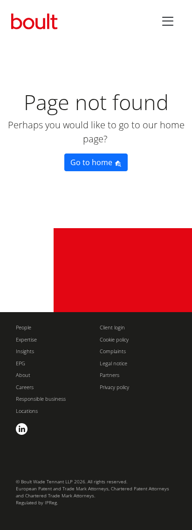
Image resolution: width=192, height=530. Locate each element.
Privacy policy (114, 387)
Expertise (26, 339)
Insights (25, 351)
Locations (27, 410)
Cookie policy (114, 339)
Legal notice (113, 363)
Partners (109, 374)
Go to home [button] (92, 162)
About (23, 374)
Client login (112, 327)
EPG (20, 363)
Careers (25, 387)
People (23, 327)
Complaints (113, 351)
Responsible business (41, 398)
